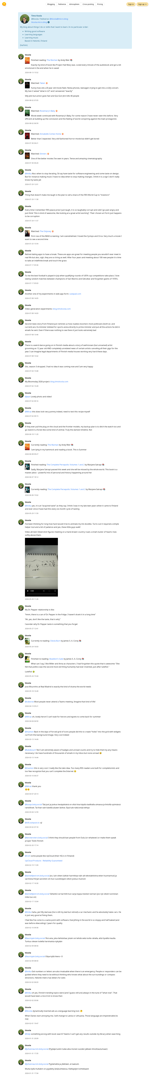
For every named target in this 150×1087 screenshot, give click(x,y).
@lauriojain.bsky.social (35, 938)
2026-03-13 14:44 (31, 757)
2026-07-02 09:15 (31, 416)
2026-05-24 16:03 (31, 646)
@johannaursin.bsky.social (36, 1049)
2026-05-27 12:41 (31, 628)
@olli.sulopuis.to (32, 822)
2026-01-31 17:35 (31, 1053)
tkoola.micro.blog (39, 22)
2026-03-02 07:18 (31, 827)
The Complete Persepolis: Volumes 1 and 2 (65, 464)
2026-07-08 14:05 (31, 298)
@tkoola (28, 1011)
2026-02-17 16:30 (31, 883)
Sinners (43, 153)
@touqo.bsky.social (33, 804)
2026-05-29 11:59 (31, 513)
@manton (29, 731)
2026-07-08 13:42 (31, 356)
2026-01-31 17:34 (31, 1073)
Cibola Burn (55, 640)
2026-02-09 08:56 (31, 946)
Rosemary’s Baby (47, 111)
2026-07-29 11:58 (31, 199)
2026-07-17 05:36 (31, 265)
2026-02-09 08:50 (31, 961)
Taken (42, 83)
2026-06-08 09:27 (31, 454)
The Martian (52, 60)
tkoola (28, 55)
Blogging (51, 4)
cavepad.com (75, 294)
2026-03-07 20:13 (31, 794)
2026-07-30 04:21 (31, 143)
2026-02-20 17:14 (31, 845)
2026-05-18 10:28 (31, 691)
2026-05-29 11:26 (31, 599)
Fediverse (62, 4)
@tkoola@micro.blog (59, 19)
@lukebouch (30, 750)
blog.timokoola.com (62, 309)
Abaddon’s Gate (56, 659)
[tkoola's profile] (21, 56)
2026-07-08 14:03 (31, 313)
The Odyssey (45, 231)
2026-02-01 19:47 (31, 1023)
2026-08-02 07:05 (31, 100)
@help (27, 1034)
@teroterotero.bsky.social (36, 837)
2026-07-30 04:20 (31, 163)
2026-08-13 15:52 (31, 72)
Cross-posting (88, 4)
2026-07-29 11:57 (31, 221)
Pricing (100, 4)
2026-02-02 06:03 (31, 982)
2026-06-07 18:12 (31, 477)
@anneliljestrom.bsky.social (37, 875)
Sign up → (142, 4)
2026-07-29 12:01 (31, 184)
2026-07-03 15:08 (31, 371)
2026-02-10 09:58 (31, 927)
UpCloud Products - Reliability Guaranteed (43, 860)
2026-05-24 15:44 (31, 676)
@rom (27, 856)
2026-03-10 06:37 (31, 776)
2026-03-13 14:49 (31, 739)
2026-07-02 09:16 (31, 401)
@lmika (28, 173)
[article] (75, 63)
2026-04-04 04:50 (31, 721)
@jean (27, 396)
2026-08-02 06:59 (31, 123)
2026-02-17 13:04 (31, 901)
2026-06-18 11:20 (31, 434)
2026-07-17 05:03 (31, 283)
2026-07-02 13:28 (31, 386)
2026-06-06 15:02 (31, 495)
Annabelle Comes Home (50, 134)
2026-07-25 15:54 (31, 244)
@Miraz (28, 411)
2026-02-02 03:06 (31, 1000)
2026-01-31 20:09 (31, 1038)
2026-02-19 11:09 (31, 865)
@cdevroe (29, 701)
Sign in (131, 4)
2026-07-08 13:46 (31, 334)
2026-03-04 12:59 (31, 812)
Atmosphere (74, 4)
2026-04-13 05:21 (31, 706)
